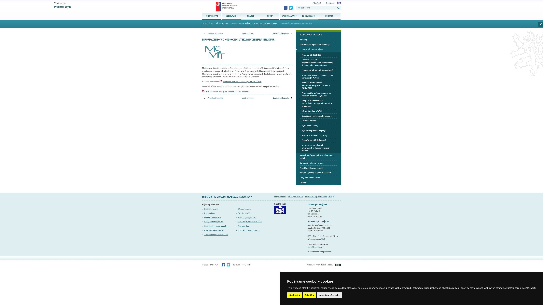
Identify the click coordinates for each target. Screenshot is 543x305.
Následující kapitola (280, 33)
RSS (330, 197)
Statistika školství (211, 209)
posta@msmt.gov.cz (316, 247)
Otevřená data (243, 226)
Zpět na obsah (248, 33)
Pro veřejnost (209, 213)
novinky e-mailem (295, 197)
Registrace (330, 3)
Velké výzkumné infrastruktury (265, 23)
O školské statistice (212, 217)
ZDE (322, 239)
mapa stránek (280, 197)
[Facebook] (286, 8)
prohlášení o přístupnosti (316, 197)
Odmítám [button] (309, 295)
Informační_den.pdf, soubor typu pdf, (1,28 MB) (242, 82)
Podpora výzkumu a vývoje (240, 23)
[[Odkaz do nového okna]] (280, 213)
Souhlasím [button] (294, 295)
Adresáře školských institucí (216, 235)
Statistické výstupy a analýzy (216, 226)
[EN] (339, 4)
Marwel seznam (540, 24)
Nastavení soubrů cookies (242, 265)
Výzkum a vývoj (222, 23)
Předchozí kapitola (215, 33)
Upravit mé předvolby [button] (329, 295)
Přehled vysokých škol (247, 217)
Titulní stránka (207, 23)
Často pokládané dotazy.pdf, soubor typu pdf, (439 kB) (226, 91)
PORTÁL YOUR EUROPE (248, 230)
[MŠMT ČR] (226, 6)
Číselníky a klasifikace (213, 230)
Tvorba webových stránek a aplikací (320, 265)
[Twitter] (291, 8)
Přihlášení (317, 3)
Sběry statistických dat (213, 222)
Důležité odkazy (244, 209)
